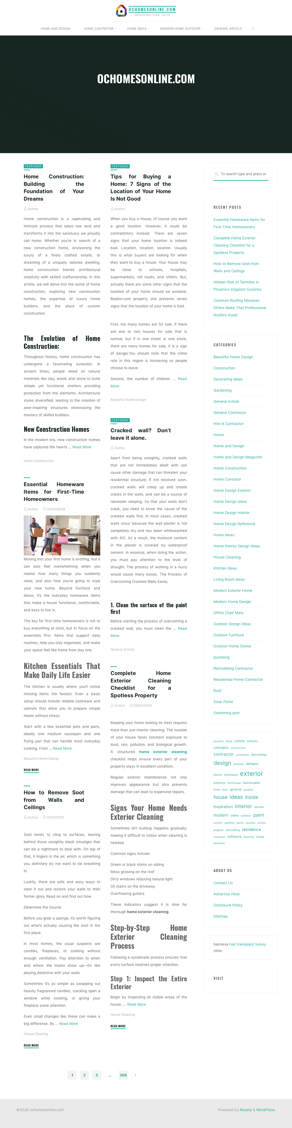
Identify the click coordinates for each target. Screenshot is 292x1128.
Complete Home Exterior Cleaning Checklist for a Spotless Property (234, 245)
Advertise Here (227, 894)
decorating (258, 754)
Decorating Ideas (228, 379)
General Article (122, 649)
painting (229, 822)
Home (219, 435)
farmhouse (234, 783)
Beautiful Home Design (128, 400)
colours (252, 741)
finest (217, 789)
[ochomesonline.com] (121, 10)
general (236, 789)
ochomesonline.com (152, 9)
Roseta (245, 1110)
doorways (231, 774)
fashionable (251, 783)
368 (123, 1075)
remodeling (233, 830)
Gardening (223, 390)
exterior (251, 773)
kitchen (259, 807)
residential (219, 837)
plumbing (221, 657)
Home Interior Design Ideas (237, 546)
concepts (221, 748)
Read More (81, 447)
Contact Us (223, 883)
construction (237, 747)
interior (243, 806)
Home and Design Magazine (238, 457)
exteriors (220, 783)
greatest (248, 789)
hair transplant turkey (247, 944)
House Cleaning (123, 1015)
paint (258, 815)
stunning (248, 836)
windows (219, 843)
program (218, 830)
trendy (260, 836)
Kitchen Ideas (225, 568)
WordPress (265, 1110)
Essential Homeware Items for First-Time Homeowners (54, 491)
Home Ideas (224, 535)
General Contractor (230, 412)
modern (221, 815)
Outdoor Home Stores (232, 646)
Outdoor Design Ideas (232, 624)
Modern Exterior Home (233, 590)
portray (261, 822)
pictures (250, 822)
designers (238, 764)
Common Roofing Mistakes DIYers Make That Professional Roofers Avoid (240, 307)
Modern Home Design (232, 602)
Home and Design (229, 446)
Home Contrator (227, 479)
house (220, 797)
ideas (236, 797)
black (229, 741)
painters (218, 822)
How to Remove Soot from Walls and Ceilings (54, 799)
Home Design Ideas (230, 501)
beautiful (219, 741)
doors (218, 775)
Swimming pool (227, 713)
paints (240, 822)
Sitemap (221, 916)
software (234, 837)
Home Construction (39, 461)
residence (251, 829)
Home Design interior (232, 513)
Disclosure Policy (228, 905)
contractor (224, 754)
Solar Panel (223, 702)
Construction (224, 368)
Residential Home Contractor (238, 679)
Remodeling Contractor (233, 668)
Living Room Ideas (229, 579)
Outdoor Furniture (229, 635)
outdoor (246, 815)
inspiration (223, 806)
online (234, 815)
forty (225, 789)
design (222, 762)
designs (252, 764)
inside (251, 797)
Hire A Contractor (228, 424)
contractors (242, 754)
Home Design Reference (234, 524)
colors (239, 741)
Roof (217, 690)
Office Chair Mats (228, 613)
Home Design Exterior (232, 490)
